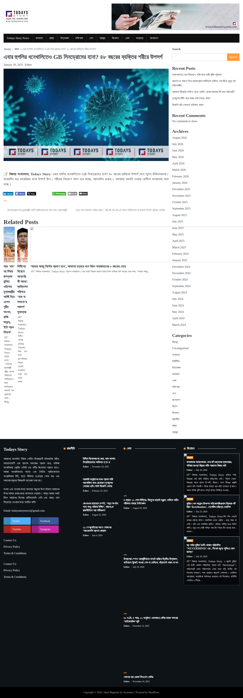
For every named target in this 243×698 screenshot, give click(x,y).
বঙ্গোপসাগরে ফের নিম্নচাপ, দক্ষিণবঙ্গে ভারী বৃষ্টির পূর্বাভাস (197, 74)
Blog (175, 341)
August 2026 (179, 137)
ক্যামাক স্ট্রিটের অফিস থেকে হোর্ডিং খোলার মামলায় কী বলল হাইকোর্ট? (203, 92)
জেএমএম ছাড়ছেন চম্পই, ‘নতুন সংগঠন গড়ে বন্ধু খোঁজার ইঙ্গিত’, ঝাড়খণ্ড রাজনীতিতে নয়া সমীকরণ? (100, 507)
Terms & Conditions (15, 553)
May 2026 (178, 157)
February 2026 (180, 176)
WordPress (153, 692)
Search (176, 49)
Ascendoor (128, 692)
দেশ (91, 38)
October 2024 (180, 279)
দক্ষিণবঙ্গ (79, 38)
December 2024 (181, 266)
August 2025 (179, 215)
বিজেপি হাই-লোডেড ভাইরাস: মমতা (188, 105)
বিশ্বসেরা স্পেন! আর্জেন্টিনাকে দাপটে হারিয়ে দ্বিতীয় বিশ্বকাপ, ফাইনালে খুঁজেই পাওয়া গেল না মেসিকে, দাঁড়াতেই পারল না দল (151, 560)
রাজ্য (51, 38)
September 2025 (181, 208)
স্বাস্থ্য (102, 38)
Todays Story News (18, 38)
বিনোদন (115, 38)
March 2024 (179, 324)
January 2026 (179, 182)
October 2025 (180, 202)
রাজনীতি (175, 419)
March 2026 (179, 169)
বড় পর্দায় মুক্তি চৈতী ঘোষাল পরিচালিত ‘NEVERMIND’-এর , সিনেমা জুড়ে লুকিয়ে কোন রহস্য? (211, 549)
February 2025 (180, 253)
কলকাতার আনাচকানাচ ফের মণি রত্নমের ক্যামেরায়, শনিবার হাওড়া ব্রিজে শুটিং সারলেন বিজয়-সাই (209, 463)
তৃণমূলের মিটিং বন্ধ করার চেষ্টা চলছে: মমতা (191, 98)
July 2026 (177, 144)
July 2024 (177, 299)
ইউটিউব (175, 361)
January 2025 (179, 260)
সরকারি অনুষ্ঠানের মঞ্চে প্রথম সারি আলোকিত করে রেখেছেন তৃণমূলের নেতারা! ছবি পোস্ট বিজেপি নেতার (98, 483)
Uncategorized (180, 348)
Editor (28, 64)
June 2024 (178, 305)
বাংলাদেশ (154, 38)
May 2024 (178, 311)
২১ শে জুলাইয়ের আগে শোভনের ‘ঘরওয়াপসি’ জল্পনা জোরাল (97, 529)
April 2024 (178, 318)
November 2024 (181, 273)
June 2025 (178, 228)
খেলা (127, 38)
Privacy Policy (12, 546)
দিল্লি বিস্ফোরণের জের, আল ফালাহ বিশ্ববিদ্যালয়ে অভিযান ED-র (99, 460)
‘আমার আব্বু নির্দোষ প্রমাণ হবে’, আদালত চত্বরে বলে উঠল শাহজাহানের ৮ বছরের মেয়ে (78, 266)
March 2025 (179, 247)
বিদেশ (174, 406)
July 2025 (177, 221)
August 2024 (179, 292)
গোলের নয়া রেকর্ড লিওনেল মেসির (138, 677)
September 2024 (181, 286)
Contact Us (10, 540)
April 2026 (178, 163)
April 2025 (178, 240)
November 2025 (181, 195)
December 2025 (181, 189)
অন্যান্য (139, 38)
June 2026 (178, 150)
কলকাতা (39, 38)
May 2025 (178, 234)
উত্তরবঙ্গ (64, 38)
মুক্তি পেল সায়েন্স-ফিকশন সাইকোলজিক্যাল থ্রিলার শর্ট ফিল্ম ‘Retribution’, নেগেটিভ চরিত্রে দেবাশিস (211, 505)
